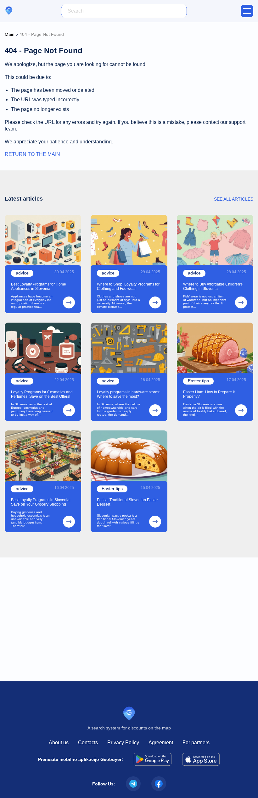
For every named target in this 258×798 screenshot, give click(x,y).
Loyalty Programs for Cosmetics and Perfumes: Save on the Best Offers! (42, 394)
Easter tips (198, 380)
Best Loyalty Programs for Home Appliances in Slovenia (38, 286)
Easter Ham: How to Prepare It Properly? (209, 394)
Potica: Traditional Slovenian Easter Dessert (127, 502)
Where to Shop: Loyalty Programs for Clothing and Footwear (128, 286)
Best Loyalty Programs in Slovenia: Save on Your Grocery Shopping (40, 502)
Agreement (161, 742)
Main (9, 34)
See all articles (233, 199)
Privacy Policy (123, 742)
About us (59, 742)
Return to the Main (32, 154)
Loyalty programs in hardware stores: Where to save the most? (128, 394)
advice (22, 272)
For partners (196, 742)
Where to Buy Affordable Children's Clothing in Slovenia (213, 286)
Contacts (88, 742)
